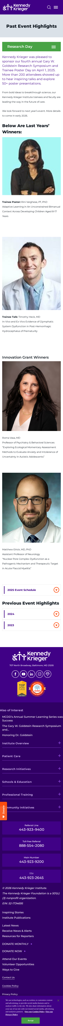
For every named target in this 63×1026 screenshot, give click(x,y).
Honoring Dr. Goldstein (17, 735)
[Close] (58, 1000)
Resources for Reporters (18, 936)
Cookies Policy (10, 985)
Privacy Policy (10, 994)
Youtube (23, 674)
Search (49, 7)
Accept (30, 1020)
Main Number (31, 860)
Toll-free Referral (31, 844)
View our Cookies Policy (34, 1012)
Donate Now (12, 951)
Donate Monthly (15, 944)
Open (56, 8)
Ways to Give (10, 969)
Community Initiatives (18, 807)
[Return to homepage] (23, 7)
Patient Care (11, 756)
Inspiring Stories (13, 912)
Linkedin (31, 674)
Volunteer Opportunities (18, 964)
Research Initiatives (16, 769)
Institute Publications (16, 917)
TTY (31, 876)
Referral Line (31, 828)
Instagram (39, 674)
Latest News (10, 925)
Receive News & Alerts (17, 930)
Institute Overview (15, 743)
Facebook (15, 674)
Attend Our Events (14, 959)
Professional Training (17, 794)
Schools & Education (17, 782)
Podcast (47, 674)
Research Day (19, 46)
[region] (31, 1011)
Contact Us (8, 977)
